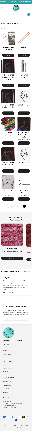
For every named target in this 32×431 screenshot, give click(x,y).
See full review (7, 292)
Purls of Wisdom (10, 422)
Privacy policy (26, 422)
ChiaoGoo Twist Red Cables (8, 48)
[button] (2, 8)
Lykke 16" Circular (24, 105)
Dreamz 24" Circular (24, 192)
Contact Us (6, 388)
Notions (5, 364)
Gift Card (5, 371)
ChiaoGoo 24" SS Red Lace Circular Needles (24, 135)
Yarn (4, 357)
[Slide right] (19, 299)
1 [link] (7, 206)
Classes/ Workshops (8, 354)
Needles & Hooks (7, 361)
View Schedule (26, 1)
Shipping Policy (7, 392)
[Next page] (24, 206)
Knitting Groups (7, 381)
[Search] (28, 14)
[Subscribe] (27, 319)
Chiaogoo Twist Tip (24, 76)
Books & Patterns (7, 368)
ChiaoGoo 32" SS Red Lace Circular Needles (8, 77)
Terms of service (8, 425)
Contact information (25, 425)
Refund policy (19, 422)
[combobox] (16, 15)
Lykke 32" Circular (24, 163)
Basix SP (24, 47)
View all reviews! (26, 271)
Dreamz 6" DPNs (8, 133)
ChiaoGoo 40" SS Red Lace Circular (8, 164)
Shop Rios (12, 258)
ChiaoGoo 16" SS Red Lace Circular (8, 106)
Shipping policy (16, 425)
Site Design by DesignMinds (17, 427)
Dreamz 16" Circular (8, 192)
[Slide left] (12, 299)
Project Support (7, 385)
